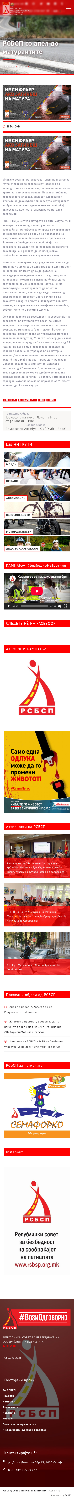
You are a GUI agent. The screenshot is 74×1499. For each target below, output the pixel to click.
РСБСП (22, 66)
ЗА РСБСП (9, 1390)
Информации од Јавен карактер (25, 1429)
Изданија (9, 1412)
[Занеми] (59, 606)
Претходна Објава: (31, 417)
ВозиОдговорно (27, 400)
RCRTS (68, 1495)
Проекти (8, 1395)
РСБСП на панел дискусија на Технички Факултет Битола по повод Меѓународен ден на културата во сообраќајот (36, 916)
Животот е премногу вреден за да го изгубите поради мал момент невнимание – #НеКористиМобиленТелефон (34, 1027)
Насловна (8, 66)
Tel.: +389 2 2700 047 (22, 1470)
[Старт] (8, 606)
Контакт (8, 1418)
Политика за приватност (19, 1424)
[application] (37, 591)
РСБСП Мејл (54, 1490)
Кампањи (9, 1401)
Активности (10, 400)
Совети (51, 400)
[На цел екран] (65, 606)
